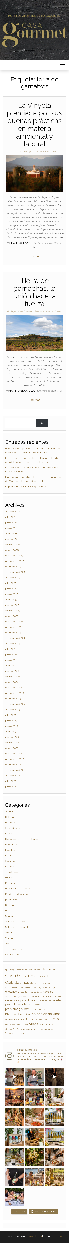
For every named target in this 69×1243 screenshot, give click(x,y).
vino (56, 1018)
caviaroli (44, 976)
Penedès (56, 1000)
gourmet (23, 996)
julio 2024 (10, 649)
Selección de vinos (43, 311)
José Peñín (11, 872)
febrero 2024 (12, 676)
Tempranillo (31, 1019)
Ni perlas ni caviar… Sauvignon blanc (26, 486)
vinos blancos (13, 949)
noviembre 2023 (14, 693)
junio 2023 (11, 720)
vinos (33, 1024)
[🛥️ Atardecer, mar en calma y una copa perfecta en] (34, 1177)
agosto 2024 (12, 643)
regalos (42, 1009)
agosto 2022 (12, 775)
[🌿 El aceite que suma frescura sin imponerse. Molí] (54, 1097)
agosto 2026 (12, 511)
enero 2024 (12, 682)
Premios (10, 883)
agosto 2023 (12, 709)
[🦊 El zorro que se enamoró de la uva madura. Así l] (14, 1157)
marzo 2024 (12, 671)
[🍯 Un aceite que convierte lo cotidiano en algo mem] (54, 1157)
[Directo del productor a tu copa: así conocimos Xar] (14, 1177)
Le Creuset (46, 996)
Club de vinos (17, 982)
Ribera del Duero (14, 1014)
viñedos (22, 1033)
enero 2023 (11, 748)
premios (8, 1005)
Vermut (9, 938)
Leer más (34, 256)
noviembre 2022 (14, 759)
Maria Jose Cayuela (23, 243)
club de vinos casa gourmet (42, 983)
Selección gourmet (16, 927)
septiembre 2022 (15, 770)
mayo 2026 (11, 528)
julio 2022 (10, 781)
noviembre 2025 (14, 561)
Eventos (10, 850)
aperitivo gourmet (13, 970)
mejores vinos (12, 1000)
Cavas (9, 833)
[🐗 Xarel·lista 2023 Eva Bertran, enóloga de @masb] (14, 1077)
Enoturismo (12, 844)
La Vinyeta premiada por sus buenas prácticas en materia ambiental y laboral (34, 124)
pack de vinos (28, 1000)
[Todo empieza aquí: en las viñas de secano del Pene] (34, 1157)
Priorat (37, 1005)
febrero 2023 (12, 742)
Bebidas (10, 817)
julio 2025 (10, 583)
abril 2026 (11, 533)
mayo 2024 (11, 660)
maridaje (57, 996)
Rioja (8, 910)
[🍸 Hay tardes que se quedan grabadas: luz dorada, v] (34, 1097)
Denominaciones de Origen (21, 839)
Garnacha (48, 991)
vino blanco (10, 1024)
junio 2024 (11, 654)
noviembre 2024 (14, 627)
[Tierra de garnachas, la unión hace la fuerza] (34, 333)
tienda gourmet (45, 1019)
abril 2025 (11, 599)
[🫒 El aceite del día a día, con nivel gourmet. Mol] (34, 1117)
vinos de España (12, 1029)
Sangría (9, 916)
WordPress (35, 1236)
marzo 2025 (12, 605)
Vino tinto (11, 1033)
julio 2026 (11, 517)
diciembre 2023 (14, 687)
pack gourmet (45, 1000)
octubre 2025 (13, 566)
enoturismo (12, 991)
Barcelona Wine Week (31, 970)
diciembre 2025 (14, 555)
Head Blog (57, 1236)
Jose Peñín (35, 996)
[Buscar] (42, 423)
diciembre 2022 (14, 753)
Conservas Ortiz (11, 988)
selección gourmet (14, 1019)
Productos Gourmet (17, 894)
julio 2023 (10, 715)
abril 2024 (11, 665)
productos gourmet (17, 1009)
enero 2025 (11, 616)
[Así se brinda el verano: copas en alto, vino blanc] (14, 1197)
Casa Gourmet (42, 151)
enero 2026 (12, 550)
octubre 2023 (13, 698)
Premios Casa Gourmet (18, 888)
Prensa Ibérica (23, 1004)
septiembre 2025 (15, 572)
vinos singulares (46, 1029)
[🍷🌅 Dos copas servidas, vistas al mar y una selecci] (54, 1117)
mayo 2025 (11, 594)
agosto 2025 (12, 577)
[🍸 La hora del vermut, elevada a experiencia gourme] (14, 1117)
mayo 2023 (11, 726)
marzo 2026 (12, 539)
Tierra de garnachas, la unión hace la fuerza (34, 292)
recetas (34, 1009)
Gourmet (10, 861)
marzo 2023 (12, 737)
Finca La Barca (35, 992)
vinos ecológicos (29, 1029)
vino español (22, 1024)
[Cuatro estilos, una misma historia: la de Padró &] (14, 1137)
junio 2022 (11, 786)
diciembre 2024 (14, 621)
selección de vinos (46, 1014)
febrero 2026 (13, 544)
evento (24, 992)
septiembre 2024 (15, 638)
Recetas (10, 905)
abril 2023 (11, 731)
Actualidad (16, 151)
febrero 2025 (12, 610)
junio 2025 (11, 588)
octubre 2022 (13, 764)
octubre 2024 (13, 632)
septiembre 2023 (15, 704)
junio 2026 (11, 522)
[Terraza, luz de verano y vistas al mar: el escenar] (54, 1137)
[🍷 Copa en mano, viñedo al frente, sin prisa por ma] (54, 1177)
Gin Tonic (10, 855)
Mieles (9, 877)
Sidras (8, 932)
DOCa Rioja (50, 988)
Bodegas (28, 151)
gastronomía (10, 996)
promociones (13, 899)
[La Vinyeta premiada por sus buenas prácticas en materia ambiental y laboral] (34, 173)
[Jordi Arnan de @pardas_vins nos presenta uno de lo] (34, 1077)
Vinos (54, 151)
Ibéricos (10, 866)
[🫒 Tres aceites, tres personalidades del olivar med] (34, 1137)
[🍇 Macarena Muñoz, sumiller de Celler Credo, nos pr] (54, 1077)
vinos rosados (13, 954)
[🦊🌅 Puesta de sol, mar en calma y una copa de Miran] (14, 1097)
